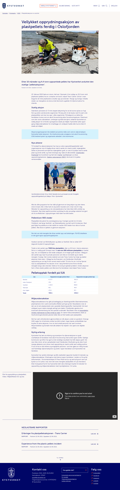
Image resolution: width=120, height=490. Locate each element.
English (114, 6)
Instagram (96, 478)
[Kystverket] (13, 5)
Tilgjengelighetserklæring (69, 479)
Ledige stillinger (66, 481)
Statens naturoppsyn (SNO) (56, 157)
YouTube (95, 483)
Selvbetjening (64, 6)
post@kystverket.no (38, 477)
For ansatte (65, 477)
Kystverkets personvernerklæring (71, 475)
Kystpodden (96, 473)
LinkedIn (95, 481)
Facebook (96, 475)
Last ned (94, 433)
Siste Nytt (76, 6)
